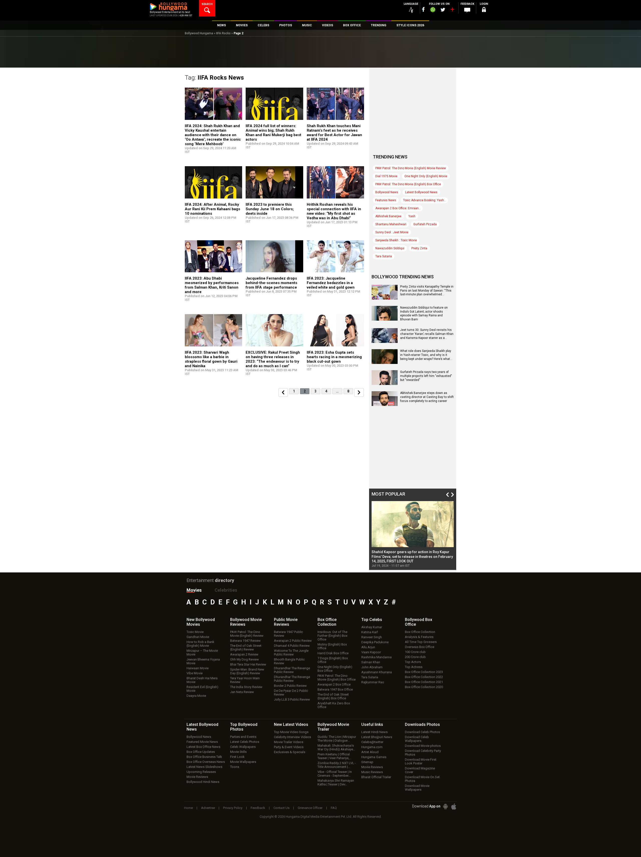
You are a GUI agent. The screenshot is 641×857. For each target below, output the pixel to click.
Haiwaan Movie (198, 668)
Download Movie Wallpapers (417, 787)
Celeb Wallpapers (243, 747)
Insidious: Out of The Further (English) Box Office (332, 635)
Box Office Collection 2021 (424, 682)
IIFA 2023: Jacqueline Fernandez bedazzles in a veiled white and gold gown (331, 283)
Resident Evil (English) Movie (202, 689)
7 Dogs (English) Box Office (332, 660)
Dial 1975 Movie (386, 176)
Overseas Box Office (419, 647)
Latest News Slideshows (204, 767)
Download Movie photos (423, 746)
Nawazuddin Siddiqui (389, 248)
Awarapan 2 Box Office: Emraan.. (397, 208)
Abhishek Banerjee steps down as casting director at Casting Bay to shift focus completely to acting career (427, 396)
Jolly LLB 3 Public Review (292, 699)
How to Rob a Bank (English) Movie (200, 644)
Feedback (258, 808)
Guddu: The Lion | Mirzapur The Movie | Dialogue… (336, 738)
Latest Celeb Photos (244, 742)
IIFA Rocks (223, 33)
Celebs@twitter (372, 742)
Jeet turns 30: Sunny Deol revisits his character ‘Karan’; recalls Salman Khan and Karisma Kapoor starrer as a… (426, 333)
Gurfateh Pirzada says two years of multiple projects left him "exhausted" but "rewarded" (426, 375)
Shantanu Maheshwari (390, 224)
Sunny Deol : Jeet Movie (391, 232)
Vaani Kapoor (371, 652)
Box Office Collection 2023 (424, 672)
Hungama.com (372, 747)
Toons (234, 767)
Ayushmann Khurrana (376, 672)
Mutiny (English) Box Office (332, 646)
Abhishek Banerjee (388, 216)
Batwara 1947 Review (245, 640)
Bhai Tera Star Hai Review (248, 664)
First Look (237, 757)
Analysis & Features (419, 637)
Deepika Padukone (375, 642)
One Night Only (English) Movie (425, 176)
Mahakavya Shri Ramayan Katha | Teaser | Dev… (335, 782)
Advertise (208, 808)
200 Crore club (415, 657)
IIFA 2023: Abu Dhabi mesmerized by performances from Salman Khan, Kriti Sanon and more (212, 285)
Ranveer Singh (371, 637)
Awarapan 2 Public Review (293, 640)
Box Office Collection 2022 (424, 677)
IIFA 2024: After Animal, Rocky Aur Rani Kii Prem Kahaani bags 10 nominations (212, 209)
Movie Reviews (197, 777)
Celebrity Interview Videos (292, 737)
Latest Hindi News (374, 732)
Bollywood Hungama (199, 33)
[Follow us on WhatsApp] (432, 10)
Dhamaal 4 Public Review (292, 646)
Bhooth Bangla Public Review (289, 661)
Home (188, 808)
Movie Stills (238, 752)
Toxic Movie (195, 632)
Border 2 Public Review (290, 686)
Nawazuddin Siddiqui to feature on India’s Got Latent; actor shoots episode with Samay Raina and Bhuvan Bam (424, 313)
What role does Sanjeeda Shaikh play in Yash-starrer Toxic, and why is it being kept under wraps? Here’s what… (426, 354)
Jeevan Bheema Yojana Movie (203, 661)
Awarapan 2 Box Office (334, 684)
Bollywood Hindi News (203, 782)
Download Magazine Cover (420, 770)
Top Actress (413, 667)
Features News (385, 200)
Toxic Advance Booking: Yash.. (424, 200)
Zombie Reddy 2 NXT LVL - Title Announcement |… (336, 765)
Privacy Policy (232, 808)
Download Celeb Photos (422, 732)
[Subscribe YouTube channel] (452, 11)
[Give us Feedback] (467, 10)
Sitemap (367, 762)
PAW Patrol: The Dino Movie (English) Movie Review (410, 168)
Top (371, 619)
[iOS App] (453, 806)
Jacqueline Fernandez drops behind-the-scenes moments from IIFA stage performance (271, 283)
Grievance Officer (310, 808)
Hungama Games (373, 757)
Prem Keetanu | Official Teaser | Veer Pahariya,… (334, 756)
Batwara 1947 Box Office (335, 689)
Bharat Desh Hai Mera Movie (202, 680)
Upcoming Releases (201, 772)
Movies (194, 590)
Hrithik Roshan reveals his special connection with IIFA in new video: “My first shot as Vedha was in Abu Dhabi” (334, 211)
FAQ (334, 808)
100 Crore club (415, 652)
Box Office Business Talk (204, 757)
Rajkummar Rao (372, 682)
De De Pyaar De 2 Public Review (291, 692)
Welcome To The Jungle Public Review (291, 652)
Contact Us (281, 808)
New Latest (291, 724)
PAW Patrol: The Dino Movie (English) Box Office (408, 184)
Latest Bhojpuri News (376, 737)
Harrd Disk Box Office (333, 653)
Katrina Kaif (369, 632)
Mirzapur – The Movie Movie (202, 652)
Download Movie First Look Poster (420, 761)
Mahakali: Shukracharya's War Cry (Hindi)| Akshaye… (336, 747)
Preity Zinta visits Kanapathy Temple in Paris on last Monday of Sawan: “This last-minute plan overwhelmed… (426, 290)
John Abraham (372, 667)
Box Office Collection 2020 (424, 687)
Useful (372, 724)
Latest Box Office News (203, 747)
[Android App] (445, 806)
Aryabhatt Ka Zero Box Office (333, 705)
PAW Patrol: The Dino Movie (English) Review (246, 633)
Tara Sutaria (383, 256)
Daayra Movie (196, 696)
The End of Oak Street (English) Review (245, 647)
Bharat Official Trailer (376, 777)
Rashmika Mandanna (376, 657)
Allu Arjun (368, 647)
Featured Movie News (202, 742)
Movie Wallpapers (243, 762)
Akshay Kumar (371, 627)
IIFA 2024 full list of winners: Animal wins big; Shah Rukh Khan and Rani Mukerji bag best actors (273, 133)
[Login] (483, 10)
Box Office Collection (420, 632)
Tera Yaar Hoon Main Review (245, 680)
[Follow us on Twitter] (442, 10)
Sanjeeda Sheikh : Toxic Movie (396, 240)
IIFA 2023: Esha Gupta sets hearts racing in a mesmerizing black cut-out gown (334, 357)
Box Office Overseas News (206, 762)
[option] (413, 534)
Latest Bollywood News (421, 192)
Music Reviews (372, 772)
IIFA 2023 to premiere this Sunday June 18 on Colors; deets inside (270, 209)
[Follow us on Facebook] (423, 9)
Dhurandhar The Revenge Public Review (292, 670)
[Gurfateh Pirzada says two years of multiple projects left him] (385, 383)
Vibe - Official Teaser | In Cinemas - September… (334, 773)
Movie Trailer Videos (288, 742)
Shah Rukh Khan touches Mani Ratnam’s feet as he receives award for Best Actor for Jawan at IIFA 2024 (334, 133)
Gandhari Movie (198, 637)
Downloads (422, 724)
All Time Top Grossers (421, 642)
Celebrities (226, 590)
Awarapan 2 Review (244, 654)
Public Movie (285, 622)
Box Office (327, 622)
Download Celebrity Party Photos (423, 752)
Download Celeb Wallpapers (417, 739)
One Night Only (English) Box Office (334, 669)
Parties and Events (243, 737)
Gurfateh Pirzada (425, 224)
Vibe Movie (195, 673)
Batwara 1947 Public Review (288, 633)
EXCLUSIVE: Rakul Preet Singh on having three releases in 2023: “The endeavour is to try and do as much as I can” (273, 359)
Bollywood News (386, 192)
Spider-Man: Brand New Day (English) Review (247, 671)
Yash (411, 216)
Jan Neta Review (242, 692)
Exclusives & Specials (289, 752)
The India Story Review (246, 687)
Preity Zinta (419, 248)
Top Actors (413, 662)
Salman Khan (370, 662)
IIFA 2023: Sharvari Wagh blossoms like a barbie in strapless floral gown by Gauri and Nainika (211, 359)
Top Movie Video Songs (291, 732)
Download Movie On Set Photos (422, 779)
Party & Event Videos (288, 747)
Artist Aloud (370, 752)
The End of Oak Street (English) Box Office (333, 696)
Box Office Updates (201, 752)
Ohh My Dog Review (244, 659)
